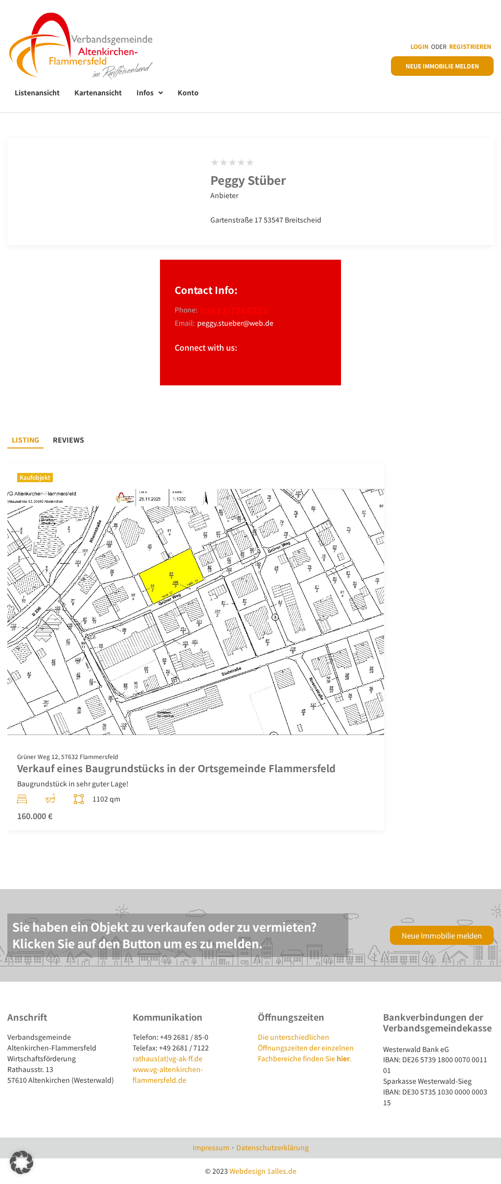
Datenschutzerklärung (272, 1147)
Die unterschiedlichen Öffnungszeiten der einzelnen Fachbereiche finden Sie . (306, 1047)
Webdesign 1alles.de (262, 1171)
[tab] (25, 440)
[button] (21, 1162)
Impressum (211, 1147)
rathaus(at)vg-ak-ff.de (168, 1058)
